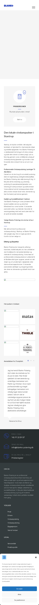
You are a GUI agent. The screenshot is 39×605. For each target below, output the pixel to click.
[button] (36, 557)
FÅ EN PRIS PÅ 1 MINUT (21, 455)
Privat (9, 512)
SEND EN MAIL (18, 444)
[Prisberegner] (19, 98)
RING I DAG (16, 434)
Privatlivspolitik (12, 547)
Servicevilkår (12, 543)
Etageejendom (12, 526)
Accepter (19, 589)
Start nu (19, 119)
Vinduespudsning (13, 523)
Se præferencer (19, 600)
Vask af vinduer (13, 530)
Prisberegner (19, 106)
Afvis (19, 594)
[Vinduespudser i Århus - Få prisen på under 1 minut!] (18, 6)
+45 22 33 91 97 (18, 437)
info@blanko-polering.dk (22, 447)
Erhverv (10, 515)
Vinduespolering (13, 519)
